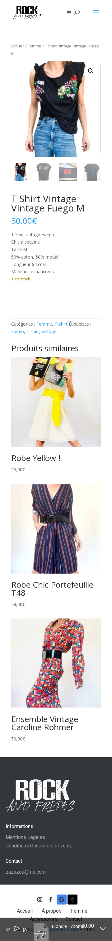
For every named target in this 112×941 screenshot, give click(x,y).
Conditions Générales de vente (39, 846)
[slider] (40, 933)
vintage (49, 331)
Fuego (17, 331)
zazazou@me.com (26, 872)
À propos (52, 911)
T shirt (32, 331)
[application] (51, 930)
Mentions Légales (25, 837)
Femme (34, 46)
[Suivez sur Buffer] (72, 900)
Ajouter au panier (44, 298)
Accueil (17, 46)
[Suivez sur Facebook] (51, 900)
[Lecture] (16, 930)
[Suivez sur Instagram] (40, 900)
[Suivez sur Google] (62, 900)
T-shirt (61, 324)
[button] (90, 71)
